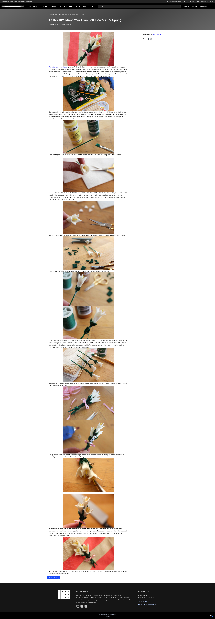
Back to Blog (54, 578)
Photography (34, 6)
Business (68, 6)
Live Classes (203, 6)
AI (60, 6)
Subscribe (194, 6)
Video (44, 6)
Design (53, 6)
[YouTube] (77, 606)
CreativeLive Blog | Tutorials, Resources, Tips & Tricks (66, 14)
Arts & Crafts (80, 6)
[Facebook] (81, 606)
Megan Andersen (66, 24)
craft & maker (156, 35)
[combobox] (139, 6)
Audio (91, 6)
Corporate (186, 6)
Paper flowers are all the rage (58, 67)
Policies (107, 616)
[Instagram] (85, 606)
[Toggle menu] (211, 6)
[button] (211, 615)
